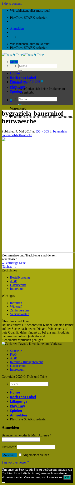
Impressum (17, 288)
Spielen (16, 91)
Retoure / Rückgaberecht (26, 362)
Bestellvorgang (20, 277)
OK (67, 477)
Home (15, 73)
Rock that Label (23, 77)
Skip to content (11, 3)
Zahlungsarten (19, 310)
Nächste (9, 266)
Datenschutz (18, 285)
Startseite (16, 350)
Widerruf (16, 306)
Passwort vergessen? (15, 462)
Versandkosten (19, 314)
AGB (13, 281)
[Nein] (3, 482)
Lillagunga (19, 82)
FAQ (13, 354)
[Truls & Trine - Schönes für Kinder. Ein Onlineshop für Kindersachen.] (23, 54)
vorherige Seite (14, 263)
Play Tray (17, 87)
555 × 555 (42, 131)
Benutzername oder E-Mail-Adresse (26, 435)
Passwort (9, 447)
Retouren (16, 303)
